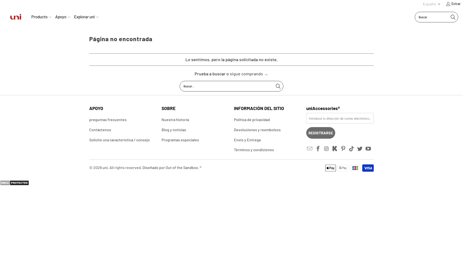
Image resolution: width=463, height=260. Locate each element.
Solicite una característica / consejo (119, 139)
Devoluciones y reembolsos (257, 129)
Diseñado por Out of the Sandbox (170, 167)
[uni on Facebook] (318, 149)
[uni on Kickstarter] (335, 149)
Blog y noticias (174, 129)
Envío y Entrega (247, 139)
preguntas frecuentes (108, 119)
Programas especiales (180, 139)
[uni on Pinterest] (343, 149)
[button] (432, 4)
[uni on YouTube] (368, 149)
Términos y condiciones (254, 149)
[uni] (16, 17)
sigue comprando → (249, 73)
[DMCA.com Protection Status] (14, 184)
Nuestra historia (175, 119)
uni (105, 167)
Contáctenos (100, 129)
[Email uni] (309, 149)
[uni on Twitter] (360, 149)
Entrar (456, 4)
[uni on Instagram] (326, 149)
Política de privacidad (252, 119)
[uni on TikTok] (351, 149)
